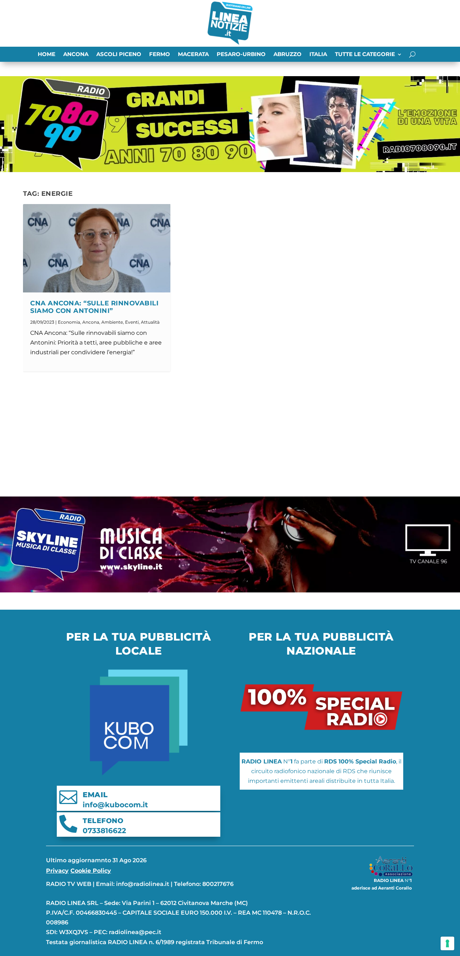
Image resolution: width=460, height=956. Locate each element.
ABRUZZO (287, 54)
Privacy (57, 870)
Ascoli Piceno (118, 54)
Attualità (150, 322)
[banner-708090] (230, 170)
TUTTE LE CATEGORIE (365, 54)
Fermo (159, 54)
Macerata (193, 54)
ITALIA (318, 54)
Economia (69, 322)
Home (46, 54)
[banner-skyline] (230, 590)
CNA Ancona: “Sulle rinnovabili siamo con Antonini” (94, 307)
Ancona (75, 54)
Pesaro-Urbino (241, 54)
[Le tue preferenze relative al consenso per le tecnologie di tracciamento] (447, 943)
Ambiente (112, 322)
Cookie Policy (90, 870)
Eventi (132, 322)
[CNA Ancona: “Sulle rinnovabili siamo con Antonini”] (96, 248)
